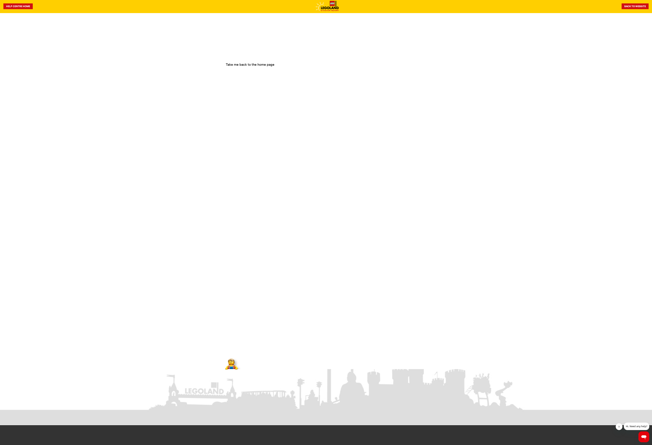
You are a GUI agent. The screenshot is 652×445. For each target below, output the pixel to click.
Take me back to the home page (250, 64)
